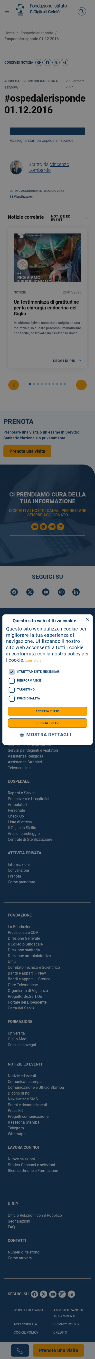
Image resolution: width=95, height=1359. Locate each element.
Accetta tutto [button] (47, 711)
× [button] (87, 619)
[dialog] (47, 679)
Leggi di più (33, 660)
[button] (47, 735)
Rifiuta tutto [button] (47, 723)
